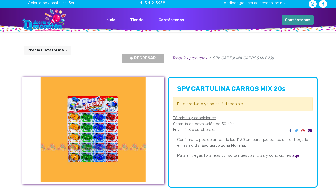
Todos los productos (189, 58)
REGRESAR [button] (144, 58)
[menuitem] (110, 20)
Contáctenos (298, 20)
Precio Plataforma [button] (46, 50)
